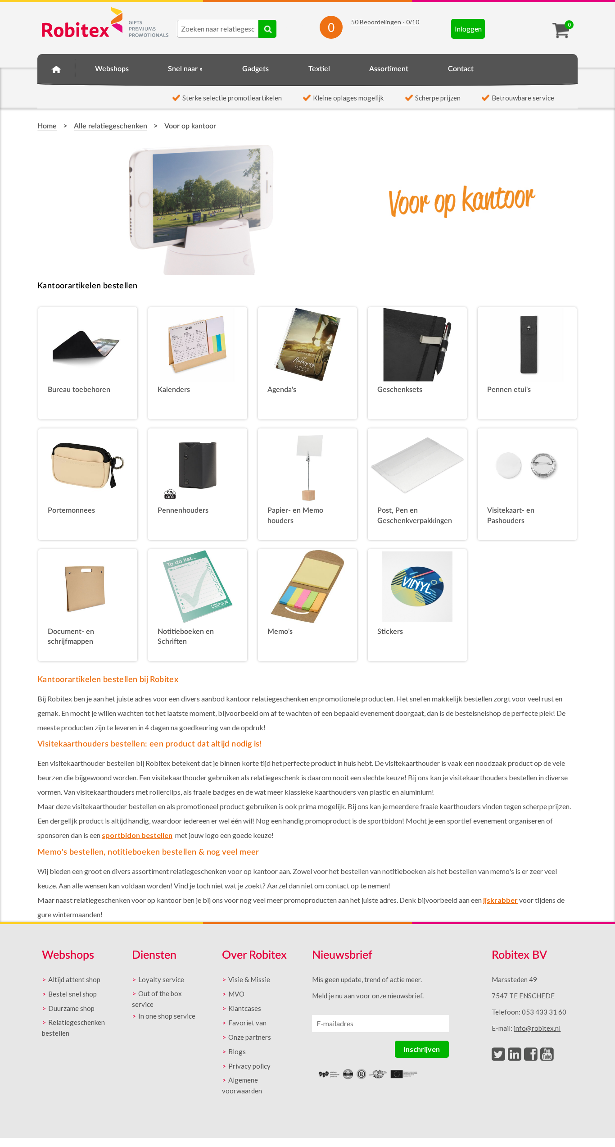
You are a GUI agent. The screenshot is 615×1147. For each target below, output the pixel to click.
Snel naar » (185, 69)
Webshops (112, 69)
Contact (461, 69)
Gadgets (255, 69)
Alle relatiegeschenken (110, 126)
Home (56, 67)
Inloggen (468, 28)
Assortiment (388, 69)
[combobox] (217, 29)
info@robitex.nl (537, 1028)
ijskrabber (500, 900)
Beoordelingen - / (385, 22)
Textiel (319, 69)
